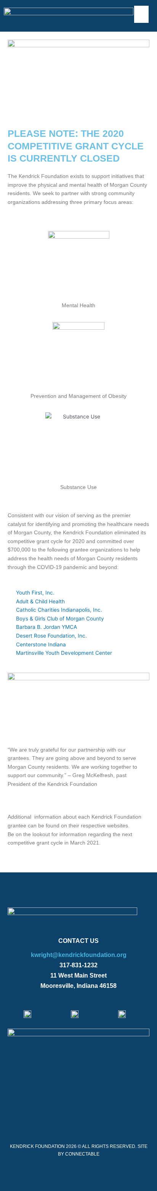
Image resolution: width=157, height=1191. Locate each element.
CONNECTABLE (82, 1154)
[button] (141, 14)
